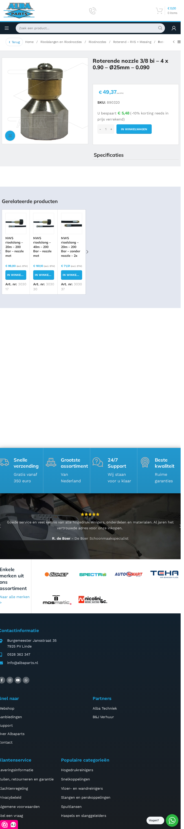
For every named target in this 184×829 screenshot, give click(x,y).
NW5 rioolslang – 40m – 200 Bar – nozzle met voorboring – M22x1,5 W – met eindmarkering (43, 258)
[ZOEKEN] (160, 28)
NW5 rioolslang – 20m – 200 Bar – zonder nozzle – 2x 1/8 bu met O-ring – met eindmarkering (71, 255)
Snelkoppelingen (75, 779)
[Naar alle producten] (179, 42)
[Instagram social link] (10, 680)
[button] (15, 275)
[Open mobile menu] (6, 28)
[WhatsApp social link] (26, 680)
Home (30, 42)
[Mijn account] (173, 28)
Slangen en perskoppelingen (85, 797)
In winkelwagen (134, 129)
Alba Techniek (105, 708)
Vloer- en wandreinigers (82, 788)
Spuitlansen (71, 806)
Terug (16, 42)
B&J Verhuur (103, 717)
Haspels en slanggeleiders (83, 815)
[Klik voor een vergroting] (10, 136)
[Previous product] (173, 42)
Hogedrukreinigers (77, 770)
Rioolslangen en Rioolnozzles (61, 42)
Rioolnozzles (98, 42)
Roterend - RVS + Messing (132, 42)
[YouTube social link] (18, 680)
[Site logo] (19, 10)
